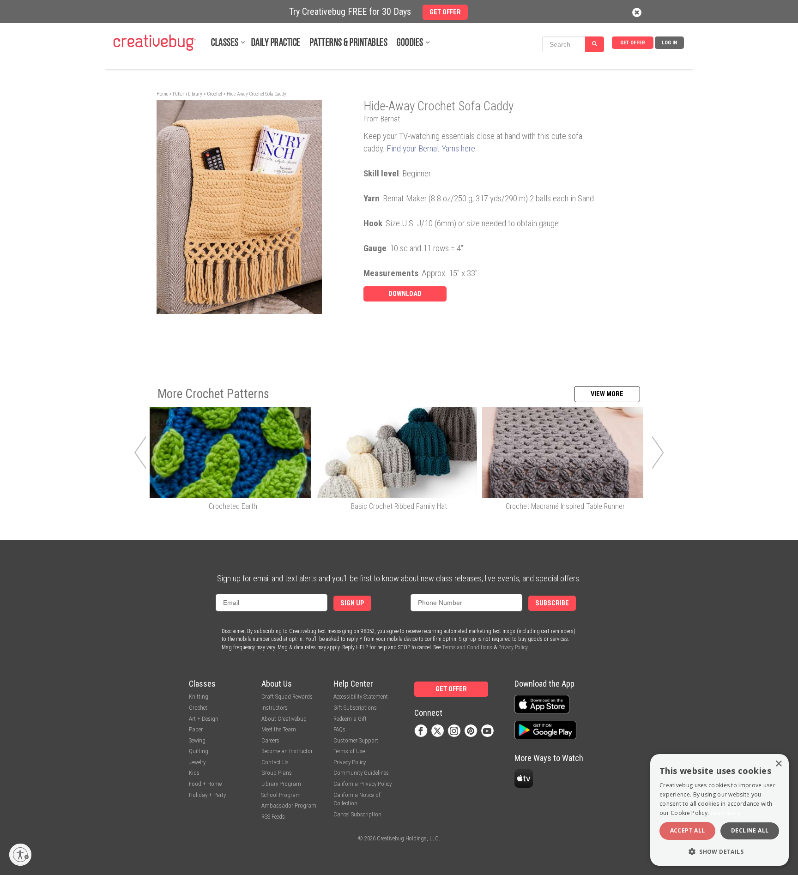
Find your (402, 148)
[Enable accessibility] (20, 855)
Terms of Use (349, 751)
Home (162, 94)
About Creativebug (284, 718)
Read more (726, 813)
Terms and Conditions (467, 647)
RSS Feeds (273, 816)
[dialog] (719, 810)
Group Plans (276, 772)
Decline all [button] (749, 830)
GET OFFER (632, 43)
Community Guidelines (361, 772)
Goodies (410, 43)
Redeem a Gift (350, 718)
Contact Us (275, 762)
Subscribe (552, 603)
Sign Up (352, 603)
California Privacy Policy (362, 783)
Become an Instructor (287, 751)
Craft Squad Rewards (287, 696)
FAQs (339, 729)
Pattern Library (187, 94)
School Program (281, 794)
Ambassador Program (288, 805)
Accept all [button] (687, 830)
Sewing (197, 740)
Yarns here (457, 148)
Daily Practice (276, 43)
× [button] (778, 763)
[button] (719, 851)
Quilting (198, 751)
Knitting (198, 696)
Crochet (214, 94)
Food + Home (205, 783)
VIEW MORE (607, 394)
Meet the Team (278, 729)
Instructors (274, 707)
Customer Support (355, 740)
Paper (196, 729)
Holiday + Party (207, 794)
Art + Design (203, 718)
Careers (270, 740)
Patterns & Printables (349, 43)
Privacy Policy (512, 647)
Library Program (281, 783)
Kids (194, 772)
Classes (225, 43)
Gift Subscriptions (355, 707)
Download (405, 294)
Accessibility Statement (360, 696)
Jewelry (197, 762)
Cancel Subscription (357, 814)
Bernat (429, 148)
